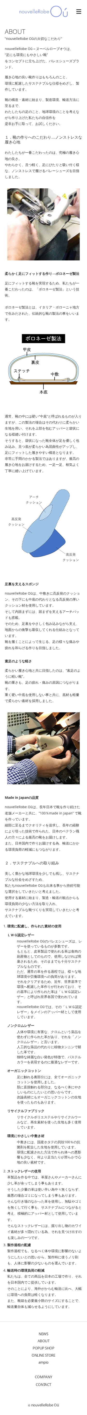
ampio (43, 1362)
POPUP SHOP (43, 1348)
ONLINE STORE (43, 1355)
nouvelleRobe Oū (45, 1405)
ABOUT (44, 1340)
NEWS (43, 1333)
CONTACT (43, 1384)
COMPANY (43, 1376)
